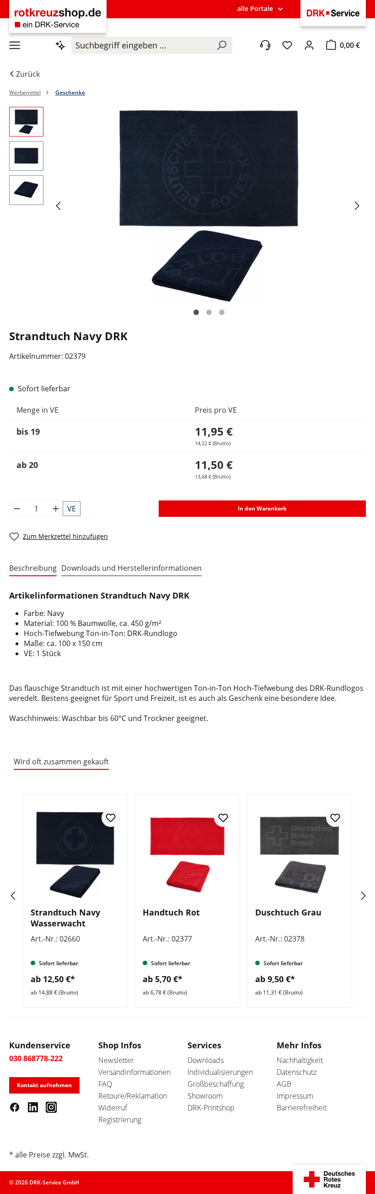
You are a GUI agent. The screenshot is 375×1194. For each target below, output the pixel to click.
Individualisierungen (220, 1072)
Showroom (205, 1096)
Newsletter (116, 1060)
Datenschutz (296, 1072)
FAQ (105, 1084)
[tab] (33, 568)
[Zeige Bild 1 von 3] (196, 312)
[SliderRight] (350, 895)
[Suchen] (221, 45)
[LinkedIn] (32, 1107)
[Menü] (14, 45)
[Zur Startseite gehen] (58, 18)
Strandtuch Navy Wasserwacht (65, 918)
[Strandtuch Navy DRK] (209, 205)
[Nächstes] (358, 205)
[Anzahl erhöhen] (55, 508)
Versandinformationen (134, 1072)
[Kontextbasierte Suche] (60, 45)
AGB (284, 1084)
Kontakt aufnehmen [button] (44, 1085)
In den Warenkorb (262, 508)
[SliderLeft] (25, 895)
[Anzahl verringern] (17, 508)
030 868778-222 (36, 1058)
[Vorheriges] (59, 205)
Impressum (295, 1096)
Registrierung (119, 1120)
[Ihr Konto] (309, 45)
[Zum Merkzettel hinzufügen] (111, 818)
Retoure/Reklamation (132, 1096)
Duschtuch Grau (288, 912)
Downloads (206, 1060)
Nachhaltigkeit (300, 1060)
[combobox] (141, 45)
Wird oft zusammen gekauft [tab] (61, 762)
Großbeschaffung (216, 1084)
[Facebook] (14, 1107)
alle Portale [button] (255, 8)
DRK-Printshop (211, 1108)
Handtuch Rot (171, 912)
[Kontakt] (265, 45)
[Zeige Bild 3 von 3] (222, 312)
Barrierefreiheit (302, 1108)
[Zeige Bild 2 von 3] (209, 312)
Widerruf (112, 1108)
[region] (187, 214)
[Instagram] (51, 1107)
